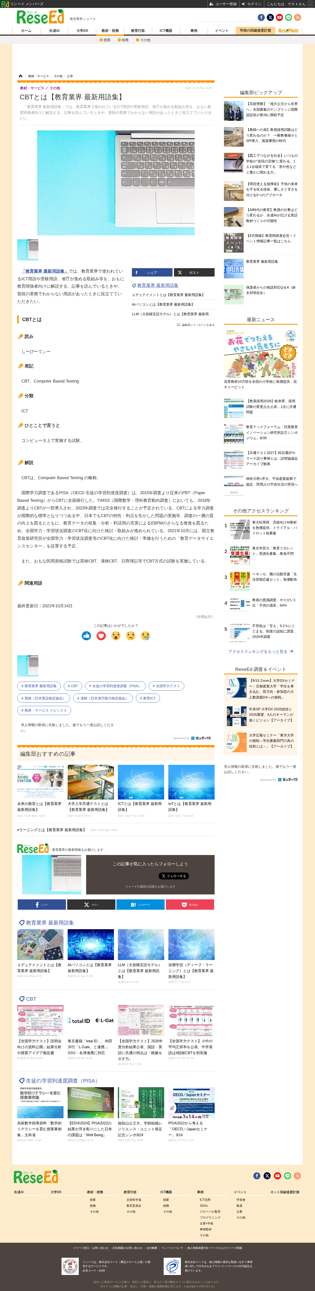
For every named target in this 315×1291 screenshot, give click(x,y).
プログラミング (210, 1217)
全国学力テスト (168, 686)
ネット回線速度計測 (284, 1192)
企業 (239, 1211)
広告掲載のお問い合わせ (127, 1247)
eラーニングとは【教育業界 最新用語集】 (67, 830)
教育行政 (138, 31)
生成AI (54, 31)
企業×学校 (206, 1223)
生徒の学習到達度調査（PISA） (117, 686)
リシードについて (172, 1247)
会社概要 (151, 1247)
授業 (107, 40)
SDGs (204, 1205)
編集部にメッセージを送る (198, 324)
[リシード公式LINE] (287, 1175)
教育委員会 (133, 1205)
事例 (193, 31)
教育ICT (149, 698)
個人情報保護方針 (198, 1247)
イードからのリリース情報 (226, 1247)
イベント (222, 31)
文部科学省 (133, 1200)
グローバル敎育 (210, 1211)
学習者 (240, 1200)
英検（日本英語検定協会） (45, 698)
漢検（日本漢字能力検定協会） (104, 698)
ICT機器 (166, 31)
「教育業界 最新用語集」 (45, 271)
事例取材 (206, 1229)
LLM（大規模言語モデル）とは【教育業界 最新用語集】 (175, 314)
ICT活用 (205, 1200)
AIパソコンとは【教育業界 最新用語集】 (163, 304)
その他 (145, 40)
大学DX (82, 31)
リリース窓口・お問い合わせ (90, 1247)
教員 (239, 1205)
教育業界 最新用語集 (157, 285)
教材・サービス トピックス (46, 710)
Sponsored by (181, 738)
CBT (74, 686)
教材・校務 (110, 31)
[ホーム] (20, 76)
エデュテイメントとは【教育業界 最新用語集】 (168, 295)
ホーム (26, 31)
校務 (125, 40)
